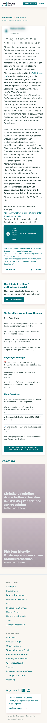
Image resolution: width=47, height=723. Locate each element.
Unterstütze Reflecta (16, 616)
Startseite (11, 587)
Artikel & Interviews (15, 625)
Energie (22, 248)
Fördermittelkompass (16, 595)
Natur (40, 254)
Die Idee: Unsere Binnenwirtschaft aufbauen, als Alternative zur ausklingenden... (22, 400)
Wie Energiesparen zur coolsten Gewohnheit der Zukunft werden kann (22, 438)
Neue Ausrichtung (11, 318)
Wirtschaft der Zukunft (13, 261)
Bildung (14, 248)
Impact (18, 251)
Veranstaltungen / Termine (18, 650)
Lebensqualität (10, 254)
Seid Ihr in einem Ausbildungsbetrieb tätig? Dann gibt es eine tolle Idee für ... (22, 340)
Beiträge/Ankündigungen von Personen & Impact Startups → (23, 449)
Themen (10, 667)
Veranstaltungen (34, 259)
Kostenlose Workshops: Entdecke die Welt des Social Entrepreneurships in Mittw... (23, 324)
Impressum (20, 716)
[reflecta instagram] (28, 691)
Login (41, 3)
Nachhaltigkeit (31, 254)
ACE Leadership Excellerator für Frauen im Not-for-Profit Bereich (21, 332)
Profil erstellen (28, 234)
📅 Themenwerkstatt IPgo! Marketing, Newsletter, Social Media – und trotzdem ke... (22, 364)
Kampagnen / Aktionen (17, 658)
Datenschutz (30, 716)
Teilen (12, 270)
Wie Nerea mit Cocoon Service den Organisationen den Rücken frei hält (19, 409)
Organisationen (13, 646)
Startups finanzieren (15, 675)
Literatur (20, 254)
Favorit (37, 270)
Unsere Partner (13, 612)
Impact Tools (12, 591)
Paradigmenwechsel (12, 256)
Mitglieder (11, 637)
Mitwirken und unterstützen (19, 671)
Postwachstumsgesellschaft (15, 259)
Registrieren (30, 4)
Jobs (8, 620)
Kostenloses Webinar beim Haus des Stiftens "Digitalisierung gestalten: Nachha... (22, 348)
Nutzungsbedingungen (15, 719)
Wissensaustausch (15, 663)
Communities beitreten (17, 654)
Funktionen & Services (16, 608)
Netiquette (11, 716)
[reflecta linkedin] (23, 691)
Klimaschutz (26, 251)
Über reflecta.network (16, 599)
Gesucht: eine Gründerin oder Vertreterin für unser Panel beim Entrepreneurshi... (22, 384)
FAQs (8, 603)
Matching (10, 680)
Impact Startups (13, 642)
